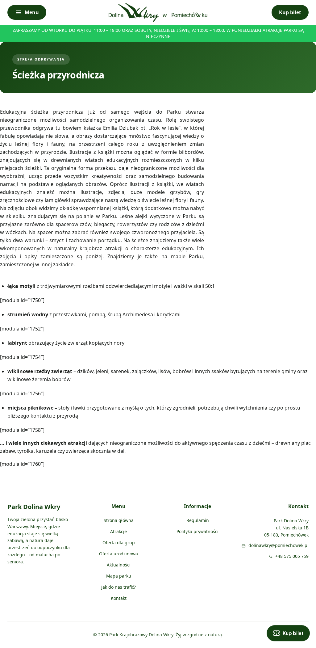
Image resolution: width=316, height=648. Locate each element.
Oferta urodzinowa (118, 554)
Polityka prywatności (197, 531)
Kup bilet (290, 12)
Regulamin (197, 520)
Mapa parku (118, 576)
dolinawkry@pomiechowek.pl (278, 545)
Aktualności (119, 565)
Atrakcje (118, 531)
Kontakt (119, 598)
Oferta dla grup (118, 542)
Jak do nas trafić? (118, 587)
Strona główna (119, 520)
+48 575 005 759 (292, 556)
